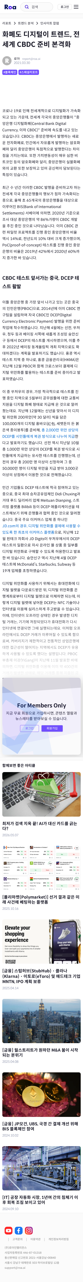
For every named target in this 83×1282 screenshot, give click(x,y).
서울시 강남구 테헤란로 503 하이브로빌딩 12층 (32, 1262)
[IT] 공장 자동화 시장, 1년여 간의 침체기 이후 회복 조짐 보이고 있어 (40, 1200)
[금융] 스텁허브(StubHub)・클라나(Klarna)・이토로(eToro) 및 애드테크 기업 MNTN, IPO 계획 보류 (41, 976)
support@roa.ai (15, 1267)
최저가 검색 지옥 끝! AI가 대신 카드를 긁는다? (39, 826)
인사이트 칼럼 (49, 23)
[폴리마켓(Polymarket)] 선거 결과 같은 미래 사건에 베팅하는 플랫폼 (41, 900)
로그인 (65, 7)
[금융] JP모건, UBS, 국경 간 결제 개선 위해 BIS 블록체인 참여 (40, 1126)
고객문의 (17, 1239)
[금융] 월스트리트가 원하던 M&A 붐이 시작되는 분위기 (40, 1053)
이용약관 (35, 1239)
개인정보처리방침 (58, 1239)
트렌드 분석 (26, 23)
